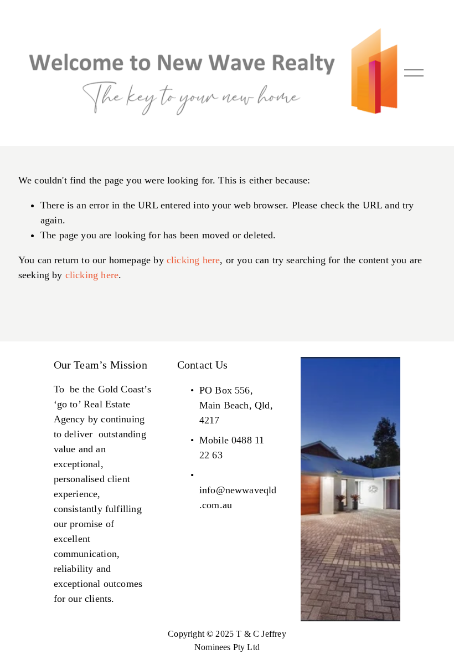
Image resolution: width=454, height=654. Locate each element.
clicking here (193, 259)
